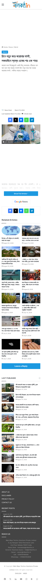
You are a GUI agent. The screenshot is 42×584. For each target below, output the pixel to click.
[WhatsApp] (26, 120)
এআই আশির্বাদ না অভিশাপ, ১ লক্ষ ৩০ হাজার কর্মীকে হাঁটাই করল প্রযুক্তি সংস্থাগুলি (30, 308)
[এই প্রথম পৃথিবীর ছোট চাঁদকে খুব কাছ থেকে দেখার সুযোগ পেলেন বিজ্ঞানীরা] (11, 344)
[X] (15, 120)
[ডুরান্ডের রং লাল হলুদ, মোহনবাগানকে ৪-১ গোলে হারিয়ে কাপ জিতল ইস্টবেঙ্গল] (8, 448)
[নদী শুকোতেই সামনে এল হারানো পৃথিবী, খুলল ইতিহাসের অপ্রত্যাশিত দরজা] (8, 387)
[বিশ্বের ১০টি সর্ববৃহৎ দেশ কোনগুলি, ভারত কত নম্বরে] (11, 231)
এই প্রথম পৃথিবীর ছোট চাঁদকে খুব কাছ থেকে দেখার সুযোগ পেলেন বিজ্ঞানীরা (10, 354)
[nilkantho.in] (21, 5)
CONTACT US (7, 502)
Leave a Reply (21, 366)
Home (5, 47)
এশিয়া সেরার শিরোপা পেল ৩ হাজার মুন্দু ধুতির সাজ (28, 475)
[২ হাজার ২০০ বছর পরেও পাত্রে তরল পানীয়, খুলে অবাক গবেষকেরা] (31, 251)
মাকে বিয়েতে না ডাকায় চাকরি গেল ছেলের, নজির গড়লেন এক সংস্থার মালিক (30, 284)
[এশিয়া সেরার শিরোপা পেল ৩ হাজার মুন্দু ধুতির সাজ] (8, 478)
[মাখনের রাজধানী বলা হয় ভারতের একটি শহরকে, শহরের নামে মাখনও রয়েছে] (8, 408)
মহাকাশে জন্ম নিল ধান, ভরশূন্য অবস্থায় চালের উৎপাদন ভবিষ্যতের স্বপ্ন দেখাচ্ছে (10, 308)
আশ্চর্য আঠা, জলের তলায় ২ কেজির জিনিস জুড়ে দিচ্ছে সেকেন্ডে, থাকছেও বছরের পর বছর (10, 284)
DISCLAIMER (6, 495)
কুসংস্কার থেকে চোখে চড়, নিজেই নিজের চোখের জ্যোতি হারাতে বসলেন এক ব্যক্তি (31, 354)
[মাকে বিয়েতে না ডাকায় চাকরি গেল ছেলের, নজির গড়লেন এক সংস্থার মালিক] (31, 275)
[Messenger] (21, 120)
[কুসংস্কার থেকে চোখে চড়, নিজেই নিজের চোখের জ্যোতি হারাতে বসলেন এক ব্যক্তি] (31, 344)
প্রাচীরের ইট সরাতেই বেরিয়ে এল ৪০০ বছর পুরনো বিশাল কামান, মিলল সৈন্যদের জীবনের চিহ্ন (11, 261)
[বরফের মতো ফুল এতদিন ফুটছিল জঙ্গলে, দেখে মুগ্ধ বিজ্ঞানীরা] (8, 428)
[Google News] (21, 201)
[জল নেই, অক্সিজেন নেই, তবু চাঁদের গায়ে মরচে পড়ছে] (8, 468)
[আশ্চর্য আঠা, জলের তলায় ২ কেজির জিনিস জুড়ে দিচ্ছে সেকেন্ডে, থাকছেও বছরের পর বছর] (11, 275)
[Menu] (3, 5)
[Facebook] (10, 120)
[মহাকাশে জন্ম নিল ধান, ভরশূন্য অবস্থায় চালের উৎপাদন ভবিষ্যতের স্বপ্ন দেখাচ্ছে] (11, 298)
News (11, 47)
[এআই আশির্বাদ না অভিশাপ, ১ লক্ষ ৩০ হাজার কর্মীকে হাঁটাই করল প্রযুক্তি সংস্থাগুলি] (31, 298)
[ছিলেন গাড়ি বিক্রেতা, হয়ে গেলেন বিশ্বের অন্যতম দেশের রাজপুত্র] (8, 398)
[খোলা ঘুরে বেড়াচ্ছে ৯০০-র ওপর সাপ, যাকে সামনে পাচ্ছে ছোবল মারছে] (11, 321)
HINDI (25, 573)
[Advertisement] (21, 27)
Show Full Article (20, 194)
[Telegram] (32, 120)
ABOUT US (6, 492)
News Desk (8, 110)
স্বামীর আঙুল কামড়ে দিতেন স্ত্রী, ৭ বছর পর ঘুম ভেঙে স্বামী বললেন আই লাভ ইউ (31, 331)
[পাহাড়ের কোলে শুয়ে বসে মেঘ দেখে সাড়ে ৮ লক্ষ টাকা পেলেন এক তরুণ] (31, 231)
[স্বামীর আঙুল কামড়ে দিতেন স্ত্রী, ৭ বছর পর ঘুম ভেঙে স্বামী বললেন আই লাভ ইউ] (31, 321)
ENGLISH (18, 573)
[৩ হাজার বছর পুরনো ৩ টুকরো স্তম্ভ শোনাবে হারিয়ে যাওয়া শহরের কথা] (8, 438)
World (16, 47)
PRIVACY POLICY (8, 499)
